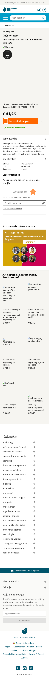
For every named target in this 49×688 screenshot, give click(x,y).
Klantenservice (11, 581)
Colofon (30, 647)
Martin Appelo (8, 31)
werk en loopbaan (11, 553)
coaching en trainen (12, 451)
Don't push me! (9, 408)
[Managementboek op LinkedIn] (18, 668)
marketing (8, 493)
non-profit (7, 502)
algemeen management (14, 447)
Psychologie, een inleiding (36, 364)
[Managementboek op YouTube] (25, 668)
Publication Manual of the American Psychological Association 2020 (11, 317)
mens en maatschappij (14, 497)
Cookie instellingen (28, 650)
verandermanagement (14, 548)
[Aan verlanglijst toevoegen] (43, 121)
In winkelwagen (19, 121)
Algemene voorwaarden (15, 647)
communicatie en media (14, 456)
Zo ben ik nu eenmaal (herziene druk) (36, 315)
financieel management (14, 465)
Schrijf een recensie (14, 203)
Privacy (39, 647)
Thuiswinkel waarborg (24, 643)
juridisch (7, 484)
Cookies (14, 650)
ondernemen (9, 507)
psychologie (8, 534)
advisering (8, 442)
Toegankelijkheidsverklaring (15, 654)
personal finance (11, 516)
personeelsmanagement (15, 520)
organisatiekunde (11, 511)
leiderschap (8, 488)
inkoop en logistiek (12, 470)
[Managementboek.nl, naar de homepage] (10, 11)
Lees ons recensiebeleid (12, 209)
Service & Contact (36, 654)
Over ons (24, 658)
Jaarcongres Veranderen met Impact (24, 238)
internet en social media (14, 474)
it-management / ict (12, 479)
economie (7, 461)
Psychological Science (9, 364)
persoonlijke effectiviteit (14, 525)
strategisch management (15, 543)
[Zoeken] (43, 17)
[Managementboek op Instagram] (31, 668)
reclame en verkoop (12, 539)
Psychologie (9, 25)
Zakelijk (7, 587)
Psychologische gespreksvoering (36, 409)
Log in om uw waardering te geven (16, 197)
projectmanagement (12, 530)
